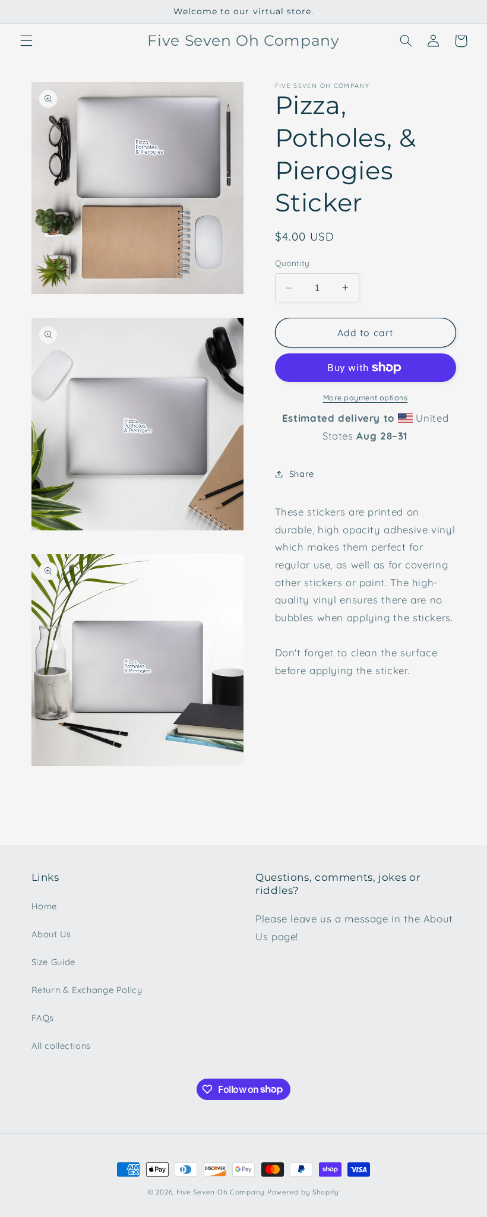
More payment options (365, 397)
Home (44, 906)
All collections (61, 1045)
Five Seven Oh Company (220, 1191)
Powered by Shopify (303, 1191)
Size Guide (53, 962)
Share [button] (301, 473)
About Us (51, 934)
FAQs (43, 1017)
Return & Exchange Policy (87, 989)
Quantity (292, 263)
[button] (26, 41)
